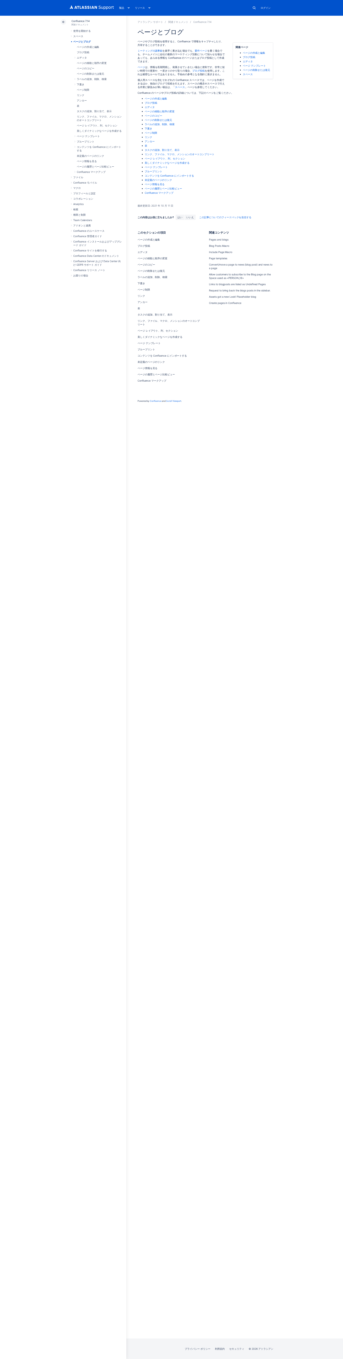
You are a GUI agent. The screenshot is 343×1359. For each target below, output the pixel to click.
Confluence (155, 401)
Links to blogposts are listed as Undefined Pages (237, 284)
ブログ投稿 (83, 52)
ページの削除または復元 (90, 73)
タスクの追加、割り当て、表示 (94, 111)
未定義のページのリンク (90, 155)
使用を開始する (82, 30)
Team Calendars (82, 220)
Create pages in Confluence (225, 302)
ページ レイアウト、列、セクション (97, 125)
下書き (80, 84)
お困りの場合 (80, 275)
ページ (141, 67)
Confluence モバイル (85, 182)
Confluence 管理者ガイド (87, 236)
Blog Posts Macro (219, 245)
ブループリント (85, 141)
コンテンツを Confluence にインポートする (169, 175)
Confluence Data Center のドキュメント (96, 255)
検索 (254, 8)
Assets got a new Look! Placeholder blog (232, 296)
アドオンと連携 (82, 225)
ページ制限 (83, 89)
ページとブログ (82, 41)
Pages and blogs (218, 239)
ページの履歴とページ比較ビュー (95, 166)
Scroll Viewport (173, 401)
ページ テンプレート (88, 136)
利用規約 (220, 1348)
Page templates (218, 258)
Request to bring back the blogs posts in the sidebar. (239, 290)
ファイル (78, 177)
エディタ (82, 57)
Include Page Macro (220, 252)
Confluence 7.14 (80, 20)
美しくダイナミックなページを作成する (99, 130)
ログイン (266, 7)
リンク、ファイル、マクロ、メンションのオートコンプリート (179, 154)
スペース (78, 36)
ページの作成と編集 (88, 46)
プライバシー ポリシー (197, 1348)
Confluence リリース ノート (89, 270)
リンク (80, 95)
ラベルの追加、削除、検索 (92, 79)
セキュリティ (236, 1348)
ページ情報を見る (87, 161)
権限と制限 (79, 214)
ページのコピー (85, 68)
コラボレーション (83, 198)
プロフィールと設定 (84, 193)
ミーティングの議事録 (150, 50)
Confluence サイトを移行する (90, 250)
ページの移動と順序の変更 (92, 62)
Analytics (78, 204)
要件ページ (201, 50)
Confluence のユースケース (89, 230)
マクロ (77, 187)
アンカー (82, 100)
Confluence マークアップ (91, 171)
